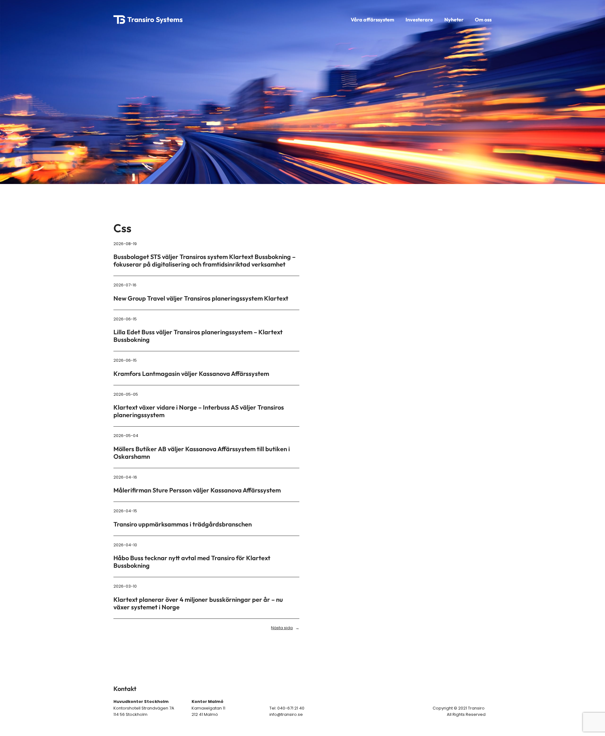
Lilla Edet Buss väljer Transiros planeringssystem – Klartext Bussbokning (198, 335)
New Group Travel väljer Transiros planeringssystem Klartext (200, 298)
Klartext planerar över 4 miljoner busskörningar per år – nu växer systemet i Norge (198, 603)
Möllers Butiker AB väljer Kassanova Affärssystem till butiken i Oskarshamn (201, 452)
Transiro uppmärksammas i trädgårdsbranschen (182, 524)
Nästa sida (285, 628)
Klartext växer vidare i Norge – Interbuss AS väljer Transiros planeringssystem (198, 411)
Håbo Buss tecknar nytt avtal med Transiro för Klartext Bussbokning (191, 561)
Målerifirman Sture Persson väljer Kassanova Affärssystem (197, 490)
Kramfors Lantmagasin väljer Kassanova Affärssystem (191, 373)
